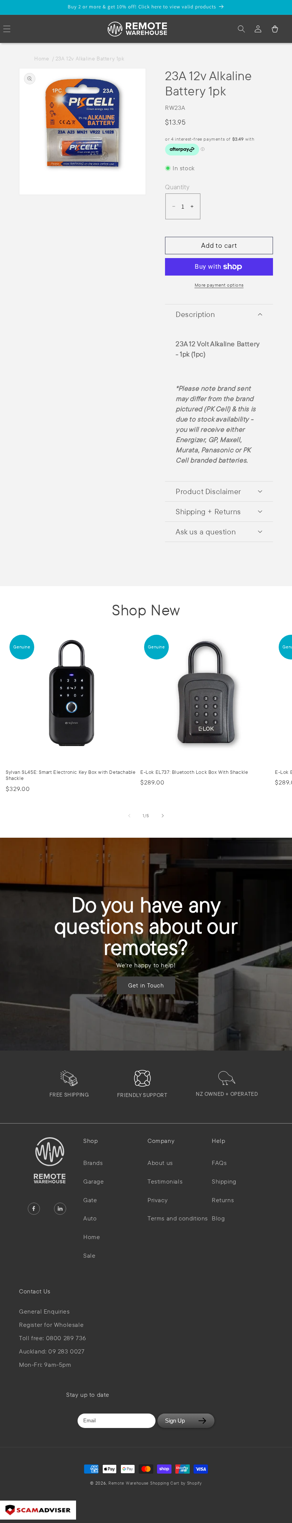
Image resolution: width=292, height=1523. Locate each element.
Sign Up (175, 1420)
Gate (90, 1200)
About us (160, 1162)
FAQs (219, 1162)
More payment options (219, 285)
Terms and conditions (178, 1218)
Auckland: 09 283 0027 (52, 1351)
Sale (89, 1255)
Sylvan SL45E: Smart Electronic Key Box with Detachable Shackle (70, 775)
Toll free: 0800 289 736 (52, 1338)
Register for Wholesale (51, 1324)
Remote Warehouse (128, 1483)
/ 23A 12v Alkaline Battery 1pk (88, 58)
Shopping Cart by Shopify (176, 1483)
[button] (241, 29)
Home (43, 58)
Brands (93, 1162)
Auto (90, 1218)
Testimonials (165, 1181)
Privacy (158, 1200)
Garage (93, 1181)
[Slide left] (129, 815)
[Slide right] (162, 815)
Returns (223, 1200)
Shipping (224, 1181)
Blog (218, 1218)
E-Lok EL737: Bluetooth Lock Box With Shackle (194, 772)
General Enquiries (44, 1311)
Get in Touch (146, 985)
